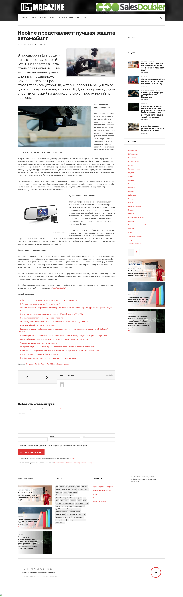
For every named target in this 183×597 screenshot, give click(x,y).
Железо (130, 176)
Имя (19, 436)
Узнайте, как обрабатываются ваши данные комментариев (74, 463)
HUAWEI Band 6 (73, 492)
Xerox (86, 503)
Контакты (81, 18)
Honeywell (80, 489)
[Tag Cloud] (137, 252)
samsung (58, 503)
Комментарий (23, 413)
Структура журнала (99, 502)
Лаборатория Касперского (73, 509)
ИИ (63, 509)
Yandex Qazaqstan (79, 506)
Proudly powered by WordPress (30, 576)
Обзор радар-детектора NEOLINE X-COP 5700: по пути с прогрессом (48, 300)
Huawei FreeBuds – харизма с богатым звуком (39, 354)
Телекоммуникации (135, 236)
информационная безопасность (76, 514)
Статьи (43, 18)
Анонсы (130, 165)
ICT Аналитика (133, 154)
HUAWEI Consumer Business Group (64, 495)
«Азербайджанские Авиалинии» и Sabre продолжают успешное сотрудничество (54, 321)
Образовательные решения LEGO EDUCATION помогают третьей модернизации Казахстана (59, 350)
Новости (131, 210)
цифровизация (60, 523)
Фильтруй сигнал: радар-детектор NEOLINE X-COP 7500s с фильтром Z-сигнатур (54, 339)
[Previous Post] (27, 377)
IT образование (133, 161)
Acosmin (55, 576)
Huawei (65, 492)
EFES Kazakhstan (66, 489)
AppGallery (72, 486)
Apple (78, 486)
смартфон (65, 520)
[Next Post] (47, 377)
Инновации (132, 184)
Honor (86, 489)
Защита (42, 44)
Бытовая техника (147, 61)
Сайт (84, 436)
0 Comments (145, 72)
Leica (62, 500)
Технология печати (134, 243)
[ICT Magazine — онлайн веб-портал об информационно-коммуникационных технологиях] (42, 7)
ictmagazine (78, 498)
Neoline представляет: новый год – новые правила (41, 318)
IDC (84, 498)
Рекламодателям (66, 18)
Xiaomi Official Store (67, 506)
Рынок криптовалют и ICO (150, 90)
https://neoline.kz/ (58, 288)
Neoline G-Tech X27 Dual (48, 364)
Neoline (79, 500)
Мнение (131, 202)
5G (57, 486)
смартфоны (73, 520)
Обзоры (131, 214)
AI (66, 486)
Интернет (131, 191)
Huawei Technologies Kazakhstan (64, 498)
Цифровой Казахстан (62, 511)
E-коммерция (132, 150)
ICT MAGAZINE (37, 568)
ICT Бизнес (132, 158)
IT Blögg (72, 458)
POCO (84, 500)
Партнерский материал (149, 124)
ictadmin (33, 44)
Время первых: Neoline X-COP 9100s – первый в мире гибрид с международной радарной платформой (63, 335)
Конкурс (131, 199)
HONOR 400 (59, 492)
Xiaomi (58, 506)
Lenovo (67, 500)
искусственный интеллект (63, 517)
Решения (144, 103)
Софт (130, 232)
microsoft (73, 500)
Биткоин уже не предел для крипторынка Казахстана (152, 95)
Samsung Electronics (68, 503)
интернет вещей (60, 514)
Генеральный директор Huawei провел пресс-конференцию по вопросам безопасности (57, 346)
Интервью (132, 188)
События (131, 229)
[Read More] (129, 278)
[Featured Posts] (131, 252)
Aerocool (62, 486)
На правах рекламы (134, 206)
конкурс (58, 520)
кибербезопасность (77, 517)
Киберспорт (132, 195)
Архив (52, 18)
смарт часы (82, 520)
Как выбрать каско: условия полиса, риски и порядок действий (152, 128)
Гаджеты (144, 76)
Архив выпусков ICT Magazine (103, 487)
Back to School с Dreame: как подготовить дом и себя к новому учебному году (152, 66)
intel (57, 500)
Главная (24, 18)
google (74, 489)
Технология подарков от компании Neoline (38, 343)
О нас (34, 18)
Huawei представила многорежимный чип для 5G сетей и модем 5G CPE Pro (52, 314)
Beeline (58, 489)
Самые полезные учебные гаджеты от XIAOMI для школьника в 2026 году (153, 81)
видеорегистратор (62, 364)
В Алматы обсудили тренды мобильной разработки (42, 304)
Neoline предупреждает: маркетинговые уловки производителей (48, 358)
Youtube (58, 509)
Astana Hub (84, 486)
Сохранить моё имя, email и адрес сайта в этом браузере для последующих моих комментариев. (53, 445)
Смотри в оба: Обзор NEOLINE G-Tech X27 (37, 325)
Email (52, 436)
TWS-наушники (79, 503)
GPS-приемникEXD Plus (33, 364)
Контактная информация (102, 490)
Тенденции (132, 240)
